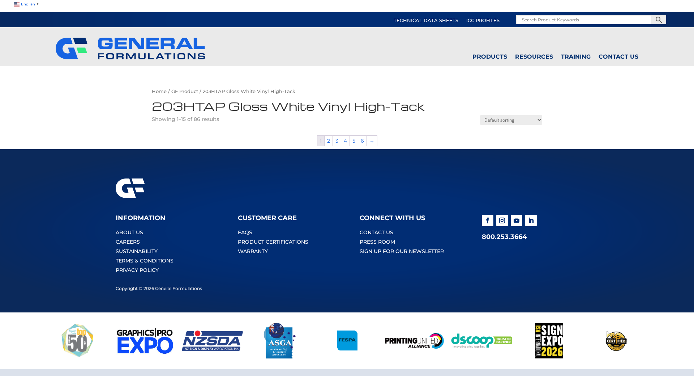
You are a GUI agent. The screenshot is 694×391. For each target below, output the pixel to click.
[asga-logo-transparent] (279, 357)
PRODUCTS (489, 56)
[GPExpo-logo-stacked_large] (145, 357)
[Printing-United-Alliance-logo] (414, 357)
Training (576, 56)
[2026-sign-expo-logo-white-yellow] (549, 357)
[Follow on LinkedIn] (531, 220)
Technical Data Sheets (426, 20)
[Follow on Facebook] (487, 220)
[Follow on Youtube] (516, 220)
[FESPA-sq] (347, 357)
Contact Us (618, 56)
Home (159, 91)
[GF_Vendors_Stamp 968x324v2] (616, 357)
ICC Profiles (483, 20)
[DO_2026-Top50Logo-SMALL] (77, 357)
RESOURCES (534, 56)
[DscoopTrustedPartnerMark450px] (481, 357)
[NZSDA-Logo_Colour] (212, 357)
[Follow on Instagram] (502, 220)
